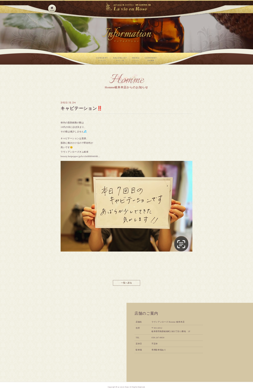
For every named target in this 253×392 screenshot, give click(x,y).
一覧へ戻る (126, 283)
